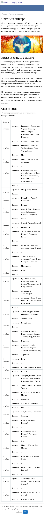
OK (25, 512)
